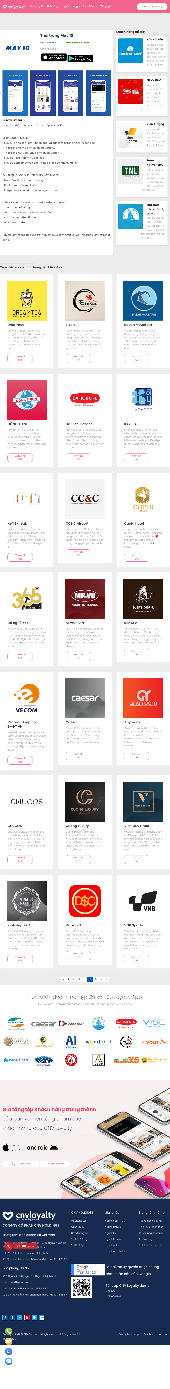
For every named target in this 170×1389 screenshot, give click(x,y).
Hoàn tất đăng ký (85, 139)
